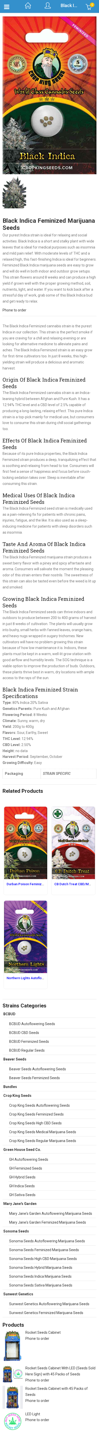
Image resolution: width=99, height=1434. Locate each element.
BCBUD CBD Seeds (24, 1033)
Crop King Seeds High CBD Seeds (35, 1123)
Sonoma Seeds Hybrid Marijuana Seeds (40, 1268)
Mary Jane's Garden (20, 1204)
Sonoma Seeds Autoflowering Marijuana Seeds (47, 1241)
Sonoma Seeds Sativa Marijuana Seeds (40, 1285)
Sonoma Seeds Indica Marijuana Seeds (40, 1276)
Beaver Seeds (14, 1059)
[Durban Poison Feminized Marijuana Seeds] (25, 809)
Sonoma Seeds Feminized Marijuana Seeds (44, 1250)
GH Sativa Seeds (22, 1195)
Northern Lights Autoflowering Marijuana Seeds (42, 978)
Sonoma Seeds (16, 1231)
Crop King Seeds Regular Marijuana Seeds (42, 1141)
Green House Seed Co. (22, 1150)
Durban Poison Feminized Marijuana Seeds (39, 884)
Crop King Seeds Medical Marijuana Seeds (42, 1132)
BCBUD (9, 1014)
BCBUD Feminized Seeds (29, 1042)
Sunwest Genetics (18, 1294)
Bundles (10, 1087)
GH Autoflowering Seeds (28, 1159)
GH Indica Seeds (22, 1186)
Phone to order (14, 310)
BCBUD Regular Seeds (27, 1050)
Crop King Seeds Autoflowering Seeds (39, 1105)
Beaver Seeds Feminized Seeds (34, 1078)
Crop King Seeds (17, 1096)
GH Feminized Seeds (25, 1168)
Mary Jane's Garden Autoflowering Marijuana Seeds (50, 1214)
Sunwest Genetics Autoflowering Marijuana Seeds (49, 1304)
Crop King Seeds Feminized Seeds (36, 1114)
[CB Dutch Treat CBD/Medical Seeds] (73, 809)
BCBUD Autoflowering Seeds (32, 1024)
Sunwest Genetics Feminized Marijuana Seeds (46, 1313)
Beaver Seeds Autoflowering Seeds (37, 1069)
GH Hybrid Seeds (22, 1177)
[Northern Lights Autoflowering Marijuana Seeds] (25, 903)
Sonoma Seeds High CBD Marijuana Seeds (43, 1259)
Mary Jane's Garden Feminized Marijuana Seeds (47, 1222)
